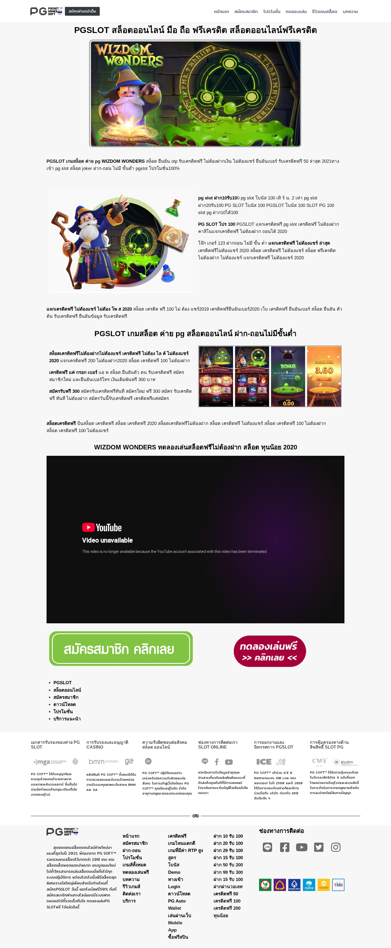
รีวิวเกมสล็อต (324, 11)
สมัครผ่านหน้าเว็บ (82, 11)
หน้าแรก (221, 11)
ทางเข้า (175, 879)
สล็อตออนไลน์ (67, 690)
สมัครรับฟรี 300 (64, 391)
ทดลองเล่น (296, 11)
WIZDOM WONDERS (123, 161)
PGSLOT (62, 682)
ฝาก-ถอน (132, 850)
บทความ (350, 11)
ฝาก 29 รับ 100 (228, 850)
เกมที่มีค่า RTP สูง (185, 850)
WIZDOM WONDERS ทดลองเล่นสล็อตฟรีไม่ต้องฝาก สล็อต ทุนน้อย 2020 (195, 447)
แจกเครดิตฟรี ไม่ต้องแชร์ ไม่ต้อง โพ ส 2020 (89, 309)
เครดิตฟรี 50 (226, 893)
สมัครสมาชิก (246, 11)
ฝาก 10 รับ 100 (228, 836)
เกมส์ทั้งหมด (134, 864)
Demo (174, 872)
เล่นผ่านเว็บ (179, 915)
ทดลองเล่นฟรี (136, 872)
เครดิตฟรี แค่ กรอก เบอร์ (73, 372)
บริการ (129, 901)
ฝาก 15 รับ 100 (228, 857)
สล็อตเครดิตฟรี (61, 423)
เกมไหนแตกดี (181, 843)
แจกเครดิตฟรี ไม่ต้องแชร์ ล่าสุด (298, 243)
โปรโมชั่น (271, 11)
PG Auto (177, 901)
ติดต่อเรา (132, 893)
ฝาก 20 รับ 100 (228, 843)
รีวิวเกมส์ (131, 886)
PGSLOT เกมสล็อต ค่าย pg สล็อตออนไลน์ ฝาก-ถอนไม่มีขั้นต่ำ (195, 333)
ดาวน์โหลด (64, 704)
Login (174, 886)
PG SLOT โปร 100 (216, 224)
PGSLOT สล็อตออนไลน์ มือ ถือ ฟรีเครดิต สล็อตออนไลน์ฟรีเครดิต (195, 30)
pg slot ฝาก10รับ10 (217, 198)
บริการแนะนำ (67, 718)
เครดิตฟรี (177, 836)
